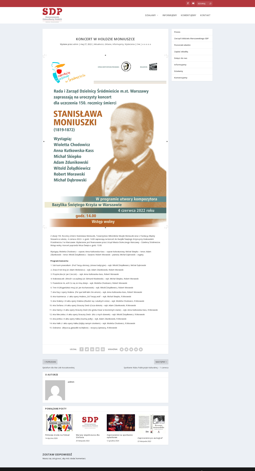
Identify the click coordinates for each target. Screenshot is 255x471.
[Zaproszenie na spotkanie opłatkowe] (121, 422)
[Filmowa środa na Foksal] (59, 422)
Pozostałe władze (182, 45)
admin (75, 44)
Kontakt (205, 15)
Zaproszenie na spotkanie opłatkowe (120, 436)
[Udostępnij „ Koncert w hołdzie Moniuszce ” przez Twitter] (87, 349)
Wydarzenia (130, 44)
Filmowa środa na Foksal (57, 435)
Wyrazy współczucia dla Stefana (87, 436)
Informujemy (170, 15)
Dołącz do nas (180, 58)
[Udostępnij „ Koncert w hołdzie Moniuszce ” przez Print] (102, 349)
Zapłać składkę (181, 51)
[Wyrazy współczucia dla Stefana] (90, 422)
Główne (108, 44)
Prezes (177, 32)
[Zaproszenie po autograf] (152, 424)
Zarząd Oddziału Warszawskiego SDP (191, 38)
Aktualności (99, 44)
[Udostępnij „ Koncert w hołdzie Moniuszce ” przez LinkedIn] (92, 349)
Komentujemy (188, 15)
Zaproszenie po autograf (150, 438)
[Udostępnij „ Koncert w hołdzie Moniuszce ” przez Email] (97, 349)
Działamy (150, 15)
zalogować (56, 458)
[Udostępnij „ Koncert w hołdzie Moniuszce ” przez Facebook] (81, 349)
